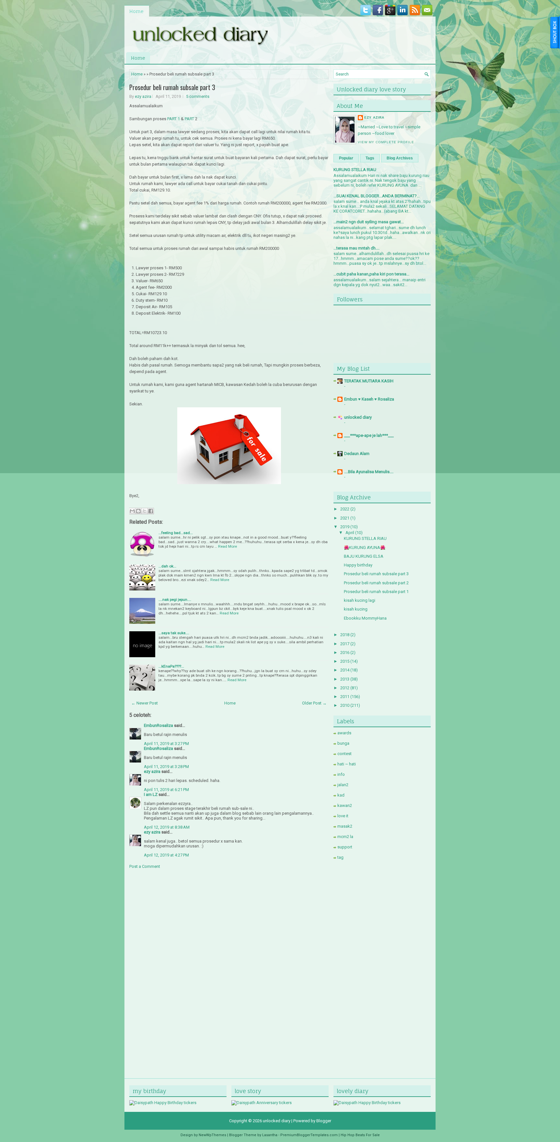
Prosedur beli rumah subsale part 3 (172, 87)
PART (189, 118)
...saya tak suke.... (173, 633)
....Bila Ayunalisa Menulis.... (368, 471)
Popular (346, 158)
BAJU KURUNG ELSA (363, 556)
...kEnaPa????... (171, 666)
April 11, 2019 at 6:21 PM (166, 789)
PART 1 (173, 118)
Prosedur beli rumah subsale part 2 (376, 582)
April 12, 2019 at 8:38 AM (167, 827)
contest (344, 753)
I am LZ (151, 794)
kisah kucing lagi (359, 600)
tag (340, 857)
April (349, 532)
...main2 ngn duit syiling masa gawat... (368, 221)
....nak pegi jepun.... (174, 599)
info (341, 774)
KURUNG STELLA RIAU (354, 169)
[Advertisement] (382, 966)
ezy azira (143, 96)
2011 (344, 696)
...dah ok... (167, 566)
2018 (344, 634)
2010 (344, 705)
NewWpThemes (212, 1135)
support (344, 847)
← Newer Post (144, 703)
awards (344, 732)
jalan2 (342, 784)
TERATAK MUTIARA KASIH (368, 381)
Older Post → (314, 703)
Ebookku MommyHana (365, 618)
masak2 (344, 826)
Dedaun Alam (356, 453)
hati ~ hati (346, 764)
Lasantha (269, 1135)
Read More (227, 546)
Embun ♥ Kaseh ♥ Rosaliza (369, 399)
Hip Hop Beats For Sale (360, 1135)
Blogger (323, 1120)
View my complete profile (386, 142)
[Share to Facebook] (150, 511)
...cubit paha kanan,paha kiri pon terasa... (371, 274)
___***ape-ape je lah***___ (369, 435)
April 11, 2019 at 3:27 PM (166, 743)
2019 (344, 526)
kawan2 (344, 805)
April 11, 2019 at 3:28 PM (166, 766)
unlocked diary (358, 417)
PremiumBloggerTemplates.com (309, 1135)
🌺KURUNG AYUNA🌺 (364, 547)
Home (136, 11)
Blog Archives (400, 158)
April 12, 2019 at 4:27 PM (166, 855)
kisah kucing (356, 609)
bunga (343, 743)
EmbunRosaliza (158, 725)
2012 (344, 687)
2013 (344, 679)
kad (340, 795)
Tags (370, 158)
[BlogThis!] (138, 511)
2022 (344, 509)
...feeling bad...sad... (175, 532)
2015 (344, 661)
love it (342, 815)
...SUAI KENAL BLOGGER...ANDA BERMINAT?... (376, 195)
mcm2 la (345, 836)
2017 (344, 643)
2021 (344, 518)
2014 (344, 670)
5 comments (197, 96)
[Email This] (132, 511)
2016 (344, 652)
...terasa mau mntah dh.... (356, 248)
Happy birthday (358, 565)
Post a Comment (144, 866)
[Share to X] (144, 511)
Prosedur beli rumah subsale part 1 (376, 591)
